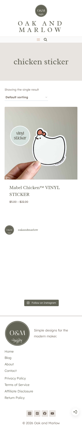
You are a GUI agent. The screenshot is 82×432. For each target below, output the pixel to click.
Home (9, 351)
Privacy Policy (15, 378)
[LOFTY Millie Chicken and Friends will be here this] (16, 260)
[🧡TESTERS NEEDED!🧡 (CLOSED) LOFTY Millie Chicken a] (41, 260)
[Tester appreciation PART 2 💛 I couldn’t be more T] (41, 275)
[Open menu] (38, 40)
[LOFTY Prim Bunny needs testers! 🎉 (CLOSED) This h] (41, 289)
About (9, 364)
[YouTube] (52, 413)
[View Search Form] (45, 40)
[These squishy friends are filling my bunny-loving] (65, 289)
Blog (8, 358)
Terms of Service (17, 385)
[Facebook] (45, 413)
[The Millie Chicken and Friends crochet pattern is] (65, 245)
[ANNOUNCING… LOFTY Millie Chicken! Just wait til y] (16, 275)
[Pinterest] (37, 413)
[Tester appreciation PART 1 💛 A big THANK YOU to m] (65, 275)
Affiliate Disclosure (19, 391)
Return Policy (15, 398)
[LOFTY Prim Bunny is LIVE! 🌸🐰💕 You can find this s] (16, 289)
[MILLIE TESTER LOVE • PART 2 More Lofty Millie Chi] (16, 245)
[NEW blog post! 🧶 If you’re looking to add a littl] (65, 260)
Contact (11, 371)
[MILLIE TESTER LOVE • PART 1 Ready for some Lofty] (41, 245)
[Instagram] (29, 413)
